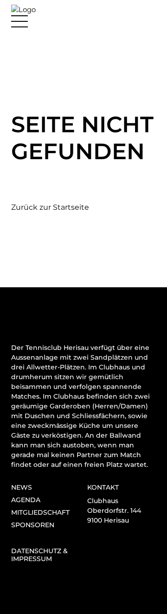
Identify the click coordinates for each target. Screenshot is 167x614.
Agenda (25, 500)
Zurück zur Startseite (50, 207)
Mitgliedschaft (40, 512)
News (21, 487)
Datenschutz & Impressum (39, 555)
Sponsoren (32, 525)
